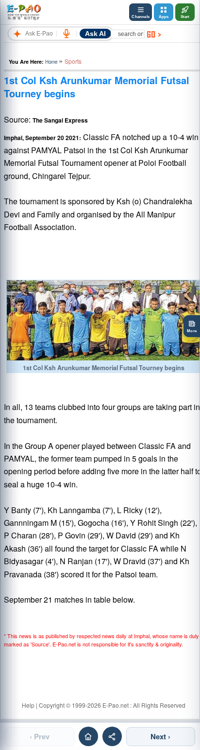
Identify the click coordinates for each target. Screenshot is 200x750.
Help (28, 705)
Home (51, 61)
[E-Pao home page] (88, 736)
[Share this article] (112, 736)
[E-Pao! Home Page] (23, 12)
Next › (160, 736)
